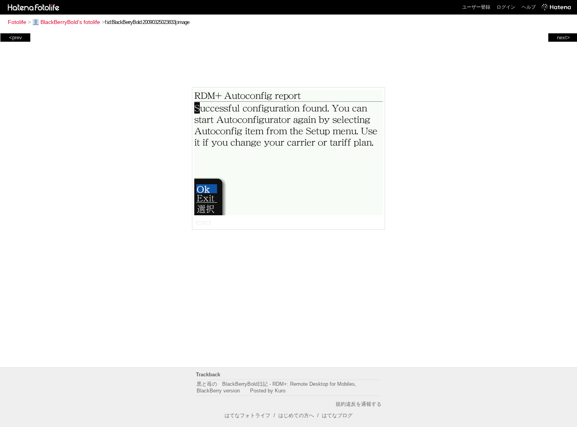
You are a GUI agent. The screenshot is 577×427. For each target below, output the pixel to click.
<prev (15, 37)
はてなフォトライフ (247, 415)
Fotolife (17, 22)
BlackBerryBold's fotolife (70, 22)
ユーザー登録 (476, 7)
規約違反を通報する (359, 404)
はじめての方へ (296, 415)
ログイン (506, 7)
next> (563, 37)
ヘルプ (529, 7)
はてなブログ (337, 415)
